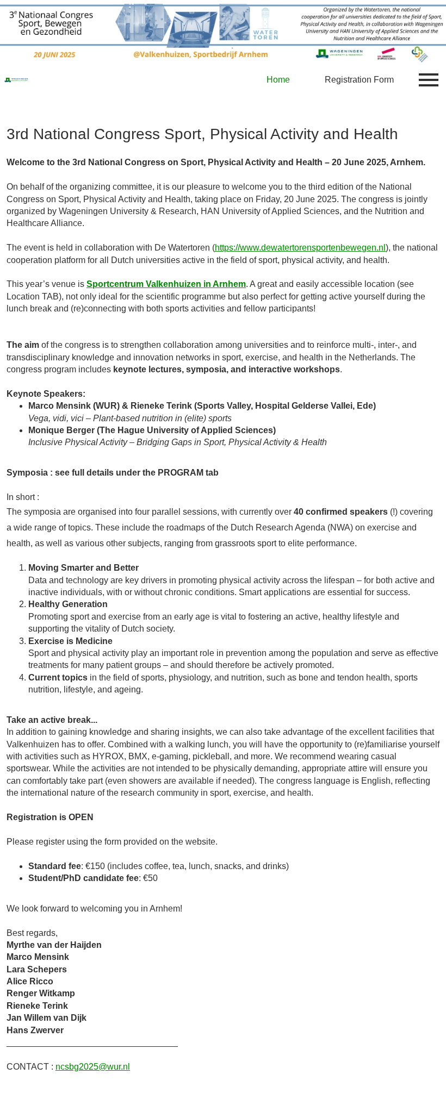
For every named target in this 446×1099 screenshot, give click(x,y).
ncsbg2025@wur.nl (92, 1066)
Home (278, 79)
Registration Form (359, 79)
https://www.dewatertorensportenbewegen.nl (300, 247)
